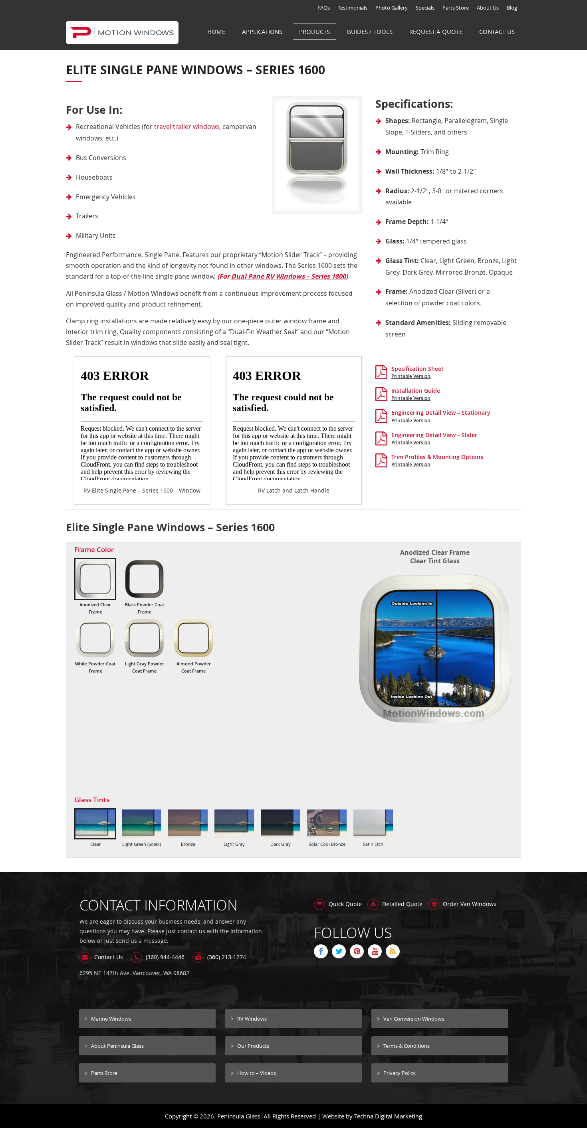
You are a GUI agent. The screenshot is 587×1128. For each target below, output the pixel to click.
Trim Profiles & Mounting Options (437, 460)
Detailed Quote (401, 904)
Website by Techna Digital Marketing (372, 1116)
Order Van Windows (468, 904)
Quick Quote (344, 904)
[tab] (95, 586)
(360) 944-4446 (164, 957)
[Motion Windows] (122, 39)
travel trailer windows (186, 126)
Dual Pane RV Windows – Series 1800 (288, 276)
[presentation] (95, 586)
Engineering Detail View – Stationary (440, 415)
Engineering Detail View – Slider (434, 438)
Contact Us (108, 957)
